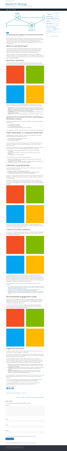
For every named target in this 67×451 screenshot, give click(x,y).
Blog (10, 9)
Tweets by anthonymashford (53, 36)
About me (14, 9)
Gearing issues (58, 23)
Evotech (56, 21)
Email (7, 425)
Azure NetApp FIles (51, 18)
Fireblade (54, 23)
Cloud (47, 21)
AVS (46, 14)
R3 (27, 375)
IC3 (41, 375)
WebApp (47, 33)
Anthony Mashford (16, 36)
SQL (55, 30)
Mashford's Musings (16, 3)
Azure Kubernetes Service (56, 16)
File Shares (49, 23)
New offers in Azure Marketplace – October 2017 (16, 393)
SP (54, 30)
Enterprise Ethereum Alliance (33, 375)
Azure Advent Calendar (55, 14)
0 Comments (22, 36)
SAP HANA (52, 30)
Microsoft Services (9, 304)
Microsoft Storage (51, 27)
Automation (57, 12)
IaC (57, 25)
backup (59, 18)
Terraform (49, 32)
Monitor (57, 27)
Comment (8, 405)
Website (7, 430)
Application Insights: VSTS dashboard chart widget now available (30, 397)
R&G (46, 30)
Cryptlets (29, 370)
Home (7, 9)
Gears (47, 25)
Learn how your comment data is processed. (28, 442)
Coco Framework (24, 370)
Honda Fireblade (51, 25)
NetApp (55, 29)
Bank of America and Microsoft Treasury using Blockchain (18, 286)
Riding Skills (49, 30)
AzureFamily (49, 16)
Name (7, 419)
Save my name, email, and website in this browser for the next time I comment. (21, 436)
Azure (7, 32)
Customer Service (52, 21)
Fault (58, 21)
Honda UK (54, 25)
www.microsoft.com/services (30, 384)
